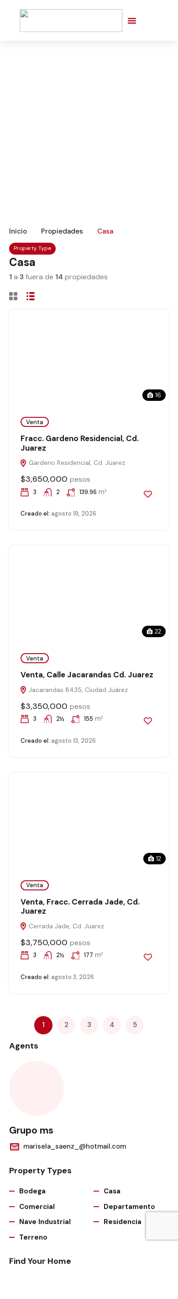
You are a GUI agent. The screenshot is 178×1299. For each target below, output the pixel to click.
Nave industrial (45, 1221)
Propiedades (62, 231)
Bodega (32, 1191)
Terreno (33, 1237)
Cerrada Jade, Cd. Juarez (65, 926)
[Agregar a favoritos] (148, 494)
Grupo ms (31, 1130)
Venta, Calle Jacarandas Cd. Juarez (87, 675)
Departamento (129, 1206)
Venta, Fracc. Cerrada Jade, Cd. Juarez (80, 906)
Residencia (122, 1221)
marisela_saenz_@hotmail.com (74, 1146)
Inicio (18, 231)
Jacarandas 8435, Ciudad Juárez (77, 690)
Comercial (37, 1206)
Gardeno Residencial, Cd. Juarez (76, 462)
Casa (112, 1191)
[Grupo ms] (36, 1088)
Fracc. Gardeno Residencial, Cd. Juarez (80, 443)
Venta (34, 422)
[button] (132, 20)
